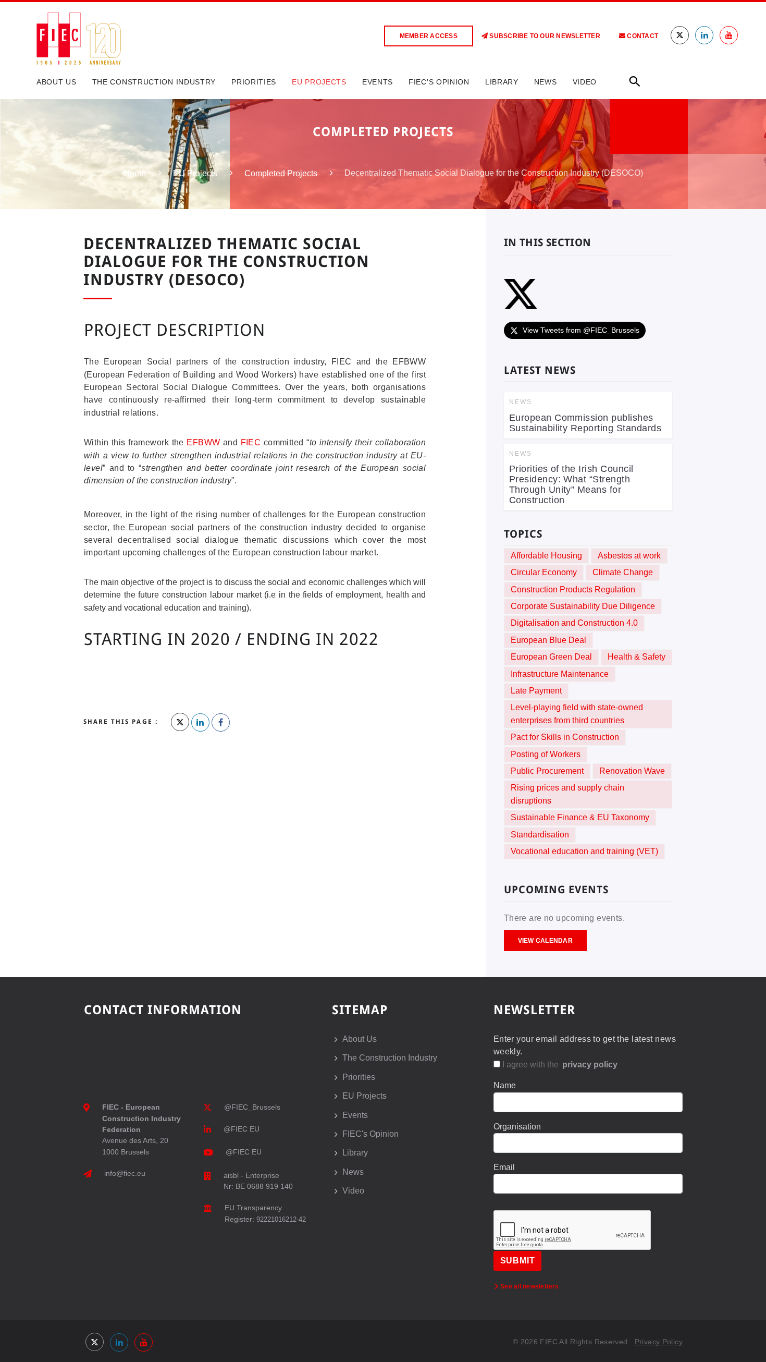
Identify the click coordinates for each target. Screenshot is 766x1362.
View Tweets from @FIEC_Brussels (581, 330)
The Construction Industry (154, 82)
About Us (56, 82)
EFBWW (203, 442)
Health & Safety (636, 656)
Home (134, 173)
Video (585, 82)
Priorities (253, 82)
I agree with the (558, 1064)
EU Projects (319, 82)
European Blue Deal (548, 640)
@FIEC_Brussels (252, 1107)
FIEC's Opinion (439, 82)
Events (377, 82)
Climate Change (622, 572)
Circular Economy (544, 572)
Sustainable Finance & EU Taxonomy (580, 817)
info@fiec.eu (124, 1173)
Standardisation (540, 834)
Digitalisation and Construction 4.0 (574, 622)
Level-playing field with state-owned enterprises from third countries (577, 713)
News (545, 82)
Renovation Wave (632, 771)
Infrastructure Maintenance (560, 674)
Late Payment (536, 690)
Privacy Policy (659, 1341)
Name (504, 1085)
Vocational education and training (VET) (584, 851)
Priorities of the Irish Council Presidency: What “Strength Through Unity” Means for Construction (571, 484)
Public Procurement (547, 771)
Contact (641, 36)
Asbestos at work (629, 555)
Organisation (517, 1126)
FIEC (251, 442)
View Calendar (545, 940)
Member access (429, 36)
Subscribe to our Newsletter (544, 36)
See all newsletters (529, 1286)
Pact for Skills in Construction (565, 737)
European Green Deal (551, 656)
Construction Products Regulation (573, 589)
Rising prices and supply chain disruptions (567, 794)
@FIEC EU (242, 1129)
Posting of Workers (545, 754)
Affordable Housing (546, 555)
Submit (517, 1260)
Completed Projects (280, 173)
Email (504, 1167)
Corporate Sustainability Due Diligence (583, 606)
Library (501, 82)
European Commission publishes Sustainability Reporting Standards (585, 422)
